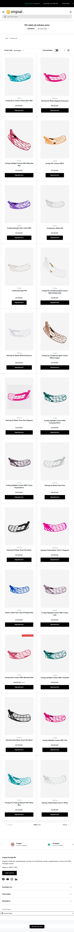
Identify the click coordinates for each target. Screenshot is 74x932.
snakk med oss (9, 873)
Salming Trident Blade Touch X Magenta (55, 550)
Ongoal (8, 909)
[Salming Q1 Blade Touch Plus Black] (19, 526)
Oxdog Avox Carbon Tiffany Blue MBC (19, 101)
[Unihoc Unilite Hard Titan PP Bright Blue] (19, 589)
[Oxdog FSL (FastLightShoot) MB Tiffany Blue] (19, 779)
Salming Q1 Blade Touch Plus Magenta (19, 420)
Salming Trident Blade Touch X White (55, 803)
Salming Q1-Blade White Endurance (19, 355)
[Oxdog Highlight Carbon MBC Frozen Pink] (54, 589)
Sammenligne (47, 50)
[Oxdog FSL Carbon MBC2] (54, 139)
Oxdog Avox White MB (55, 228)
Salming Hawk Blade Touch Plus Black (19, 740)
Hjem (6, 38)
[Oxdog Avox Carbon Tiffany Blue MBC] (19, 77)
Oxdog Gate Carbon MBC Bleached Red (19, 677)
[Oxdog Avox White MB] (54, 204)
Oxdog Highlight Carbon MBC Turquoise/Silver (55, 422)
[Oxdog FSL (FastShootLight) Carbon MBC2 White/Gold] (54, 267)
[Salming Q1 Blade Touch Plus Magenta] (19, 396)
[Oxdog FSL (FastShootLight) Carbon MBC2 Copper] (54, 332)
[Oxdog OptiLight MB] (19, 267)
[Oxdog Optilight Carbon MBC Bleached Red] (19, 139)
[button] (71, 12)
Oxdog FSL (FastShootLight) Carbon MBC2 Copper (55, 357)
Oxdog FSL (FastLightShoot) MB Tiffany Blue (19, 804)
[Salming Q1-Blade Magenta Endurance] (54, 77)
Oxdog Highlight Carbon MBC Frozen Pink (55, 614)
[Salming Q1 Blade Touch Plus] (54, 461)
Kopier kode (43, 29)
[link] (15, 825)
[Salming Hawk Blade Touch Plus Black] (19, 716)
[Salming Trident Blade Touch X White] (54, 779)
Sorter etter (8, 50)
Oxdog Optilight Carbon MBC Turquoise (55, 677)
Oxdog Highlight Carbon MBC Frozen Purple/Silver (19, 486)
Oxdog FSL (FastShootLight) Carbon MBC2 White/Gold (55, 292)
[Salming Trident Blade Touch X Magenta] (54, 526)
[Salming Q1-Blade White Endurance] (19, 331)
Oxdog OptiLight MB (19, 291)
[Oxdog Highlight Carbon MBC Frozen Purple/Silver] (19, 461)
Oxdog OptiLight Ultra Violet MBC (19, 228)
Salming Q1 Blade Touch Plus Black (19, 550)
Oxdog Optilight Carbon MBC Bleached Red (19, 164)
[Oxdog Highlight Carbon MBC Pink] (54, 716)
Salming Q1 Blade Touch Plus (55, 485)
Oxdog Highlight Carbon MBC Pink (54, 740)
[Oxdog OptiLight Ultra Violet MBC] (19, 204)
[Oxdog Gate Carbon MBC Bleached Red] (19, 653)
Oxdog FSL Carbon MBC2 (55, 163)
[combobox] (37, 17)
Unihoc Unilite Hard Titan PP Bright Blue (19, 613)
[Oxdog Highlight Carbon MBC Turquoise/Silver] (54, 396)
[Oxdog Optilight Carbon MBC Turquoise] (54, 654)
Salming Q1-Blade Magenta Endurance (55, 101)
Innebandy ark (13, 38)
